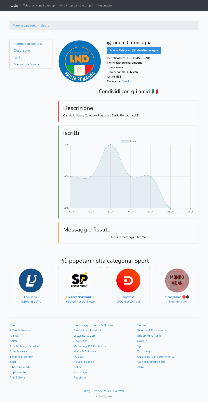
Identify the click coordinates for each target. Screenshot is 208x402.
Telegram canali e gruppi (39, 5)
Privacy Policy (102, 391)
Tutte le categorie (24, 25)
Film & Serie (17, 377)
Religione (80, 377)
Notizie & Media (84, 362)
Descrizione (22, 51)
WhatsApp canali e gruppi (76, 5)
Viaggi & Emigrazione (151, 362)
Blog (13, 362)
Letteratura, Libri (84, 336)
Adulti (13, 325)
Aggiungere (104, 5)
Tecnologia (144, 351)
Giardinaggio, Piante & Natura (93, 325)
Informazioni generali (28, 44)
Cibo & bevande (20, 367)
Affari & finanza (20, 330)
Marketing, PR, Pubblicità (90, 346)
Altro (140, 367)
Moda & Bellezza (85, 351)
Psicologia (80, 372)
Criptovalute (18, 372)
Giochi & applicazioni (87, 330)
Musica (78, 357)
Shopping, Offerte (149, 336)
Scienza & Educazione (151, 330)
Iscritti (18, 57)
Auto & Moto (18, 351)
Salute (141, 325)
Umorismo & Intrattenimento (155, 357)
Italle (14, 5)
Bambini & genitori (22, 357)
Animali (14, 336)
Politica (78, 367)
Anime (14, 341)
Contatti (118, 391)
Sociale (142, 341)
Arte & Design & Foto (24, 346)
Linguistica (80, 341)
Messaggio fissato (26, 64)
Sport (45, 25)
